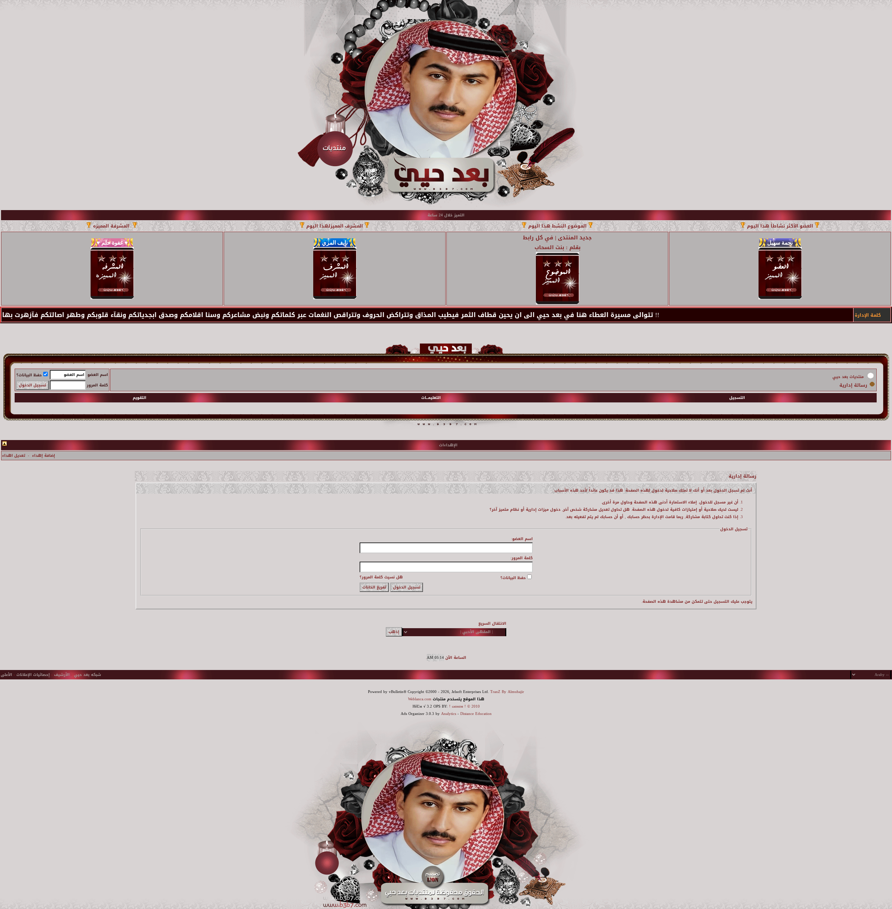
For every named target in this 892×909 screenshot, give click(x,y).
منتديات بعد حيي (848, 376)
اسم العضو (97, 374)
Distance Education (476, 713)
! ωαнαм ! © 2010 (464, 706)
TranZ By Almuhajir (507, 691)
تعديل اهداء (13, 455)
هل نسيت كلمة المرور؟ (381, 577)
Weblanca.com (419, 699)
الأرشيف (62, 674)
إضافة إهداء (43, 455)
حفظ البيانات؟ (29, 375)
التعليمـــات (431, 397)
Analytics (448, 713)
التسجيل (737, 397)
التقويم (139, 397)
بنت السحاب (549, 247)
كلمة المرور (97, 385)
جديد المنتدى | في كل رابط (557, 237)
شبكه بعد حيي (87, 674)
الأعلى (6, 674)
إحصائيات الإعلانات (33, 674)
